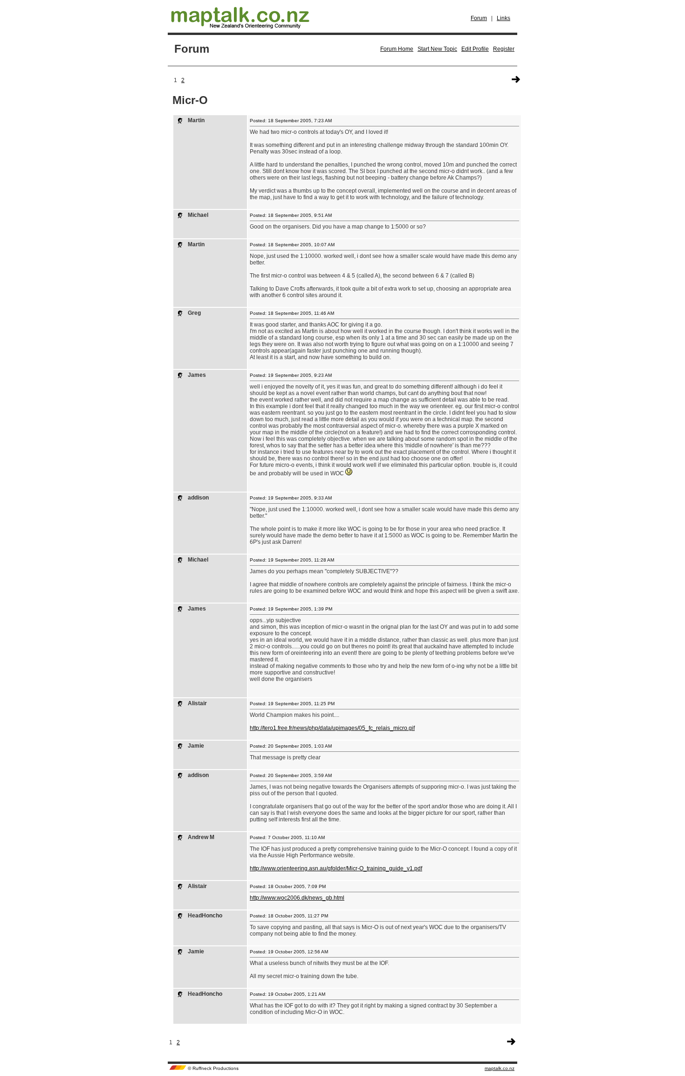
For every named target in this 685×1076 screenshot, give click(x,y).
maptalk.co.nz (499, 1068)
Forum (479, 18)
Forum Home (396, 49)
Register (503, 49)
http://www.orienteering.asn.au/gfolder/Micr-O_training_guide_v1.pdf (336, 868)
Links (503, 18)
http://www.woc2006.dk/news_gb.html (297, 898)
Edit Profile (475, 49)
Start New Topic (437, 49)
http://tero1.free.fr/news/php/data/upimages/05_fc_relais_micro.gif (332, 728)
